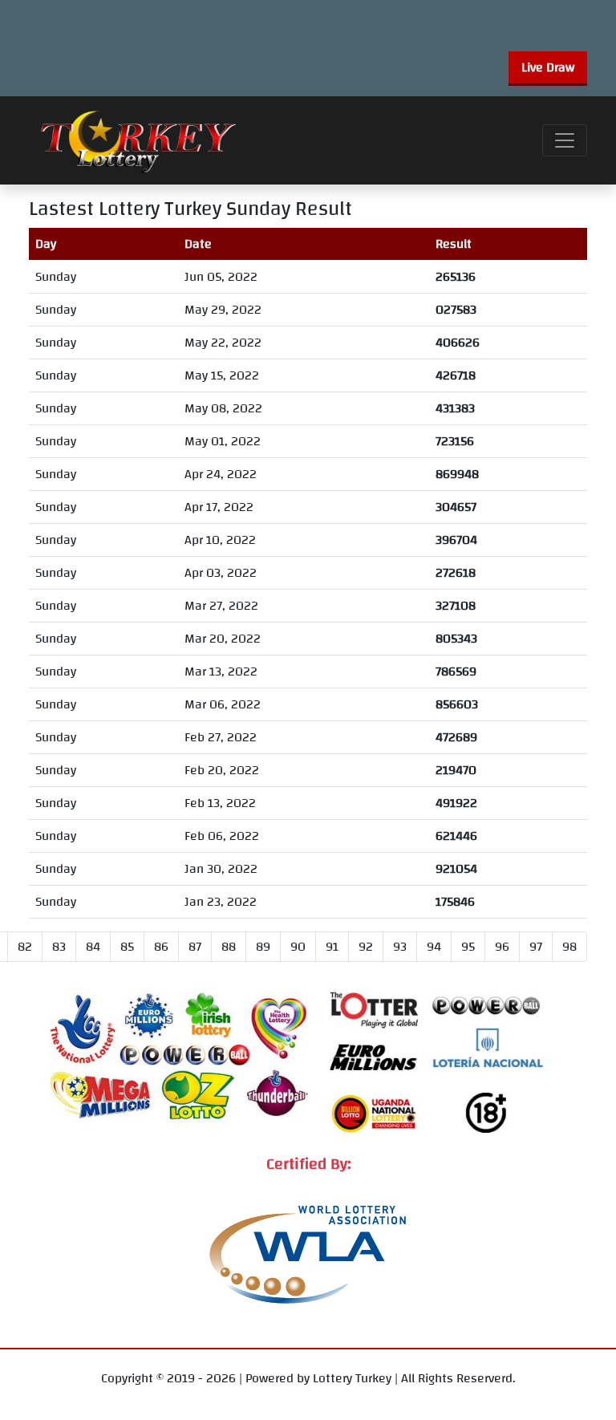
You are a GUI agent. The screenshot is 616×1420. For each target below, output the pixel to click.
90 (298, 947)
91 (332, 947)
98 (569, 947)
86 (161, 947)
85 (127, 947)
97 (535, 947)
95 (468, 947)
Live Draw (547, 67)
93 (400, 947)
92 (366, 947)
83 (59, 947)
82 (25, 947)
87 (194, 947)
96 (502, 947)
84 (93, 947)
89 (263, 947)
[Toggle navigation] (564, 140)
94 (434, 947)
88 (228, 947)
